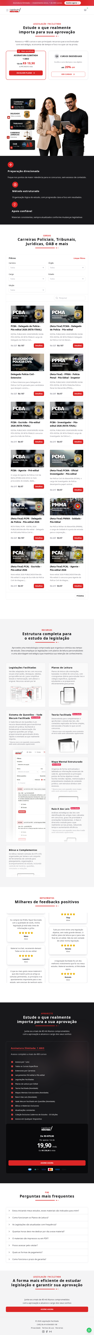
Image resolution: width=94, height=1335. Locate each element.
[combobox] (27, 267)
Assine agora (72, 3)
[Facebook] (47, 1331)
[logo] (15, 10)
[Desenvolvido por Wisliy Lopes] (50, 1331)
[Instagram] (43, 1331)
